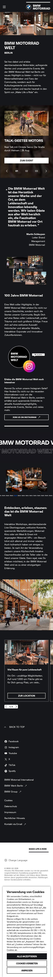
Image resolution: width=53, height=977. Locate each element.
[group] (26, 141)
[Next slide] (46, 171)
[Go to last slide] (6, 171)
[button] (4, 7)
